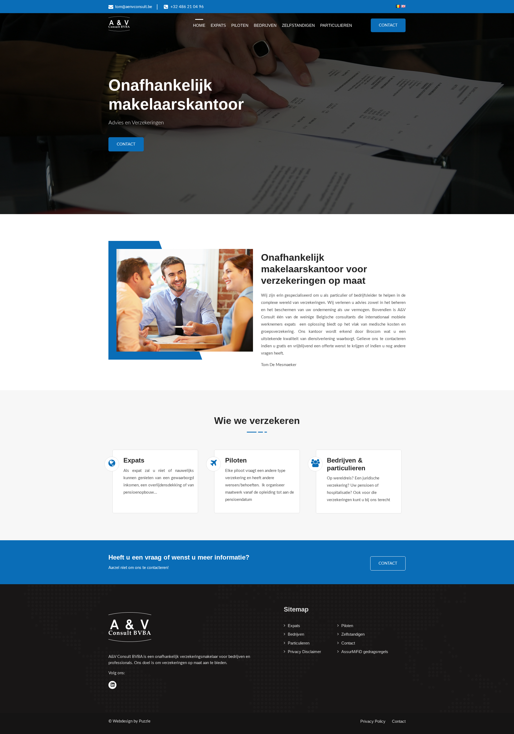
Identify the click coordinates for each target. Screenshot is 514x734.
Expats (218, 25)
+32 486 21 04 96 (187, 7)
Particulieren (336, 25)
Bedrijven (265, 25)
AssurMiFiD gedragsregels (364, 651)
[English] (403, 6)
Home (199, 25)
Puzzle (144, 721)
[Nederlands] (398, 6)
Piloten (239, 25)
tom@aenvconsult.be (133, 7)
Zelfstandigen (298, 25)
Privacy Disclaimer (304, 651)
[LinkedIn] (112, 685)
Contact (388, 25)
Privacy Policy (373, 721)
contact (388, 563)
